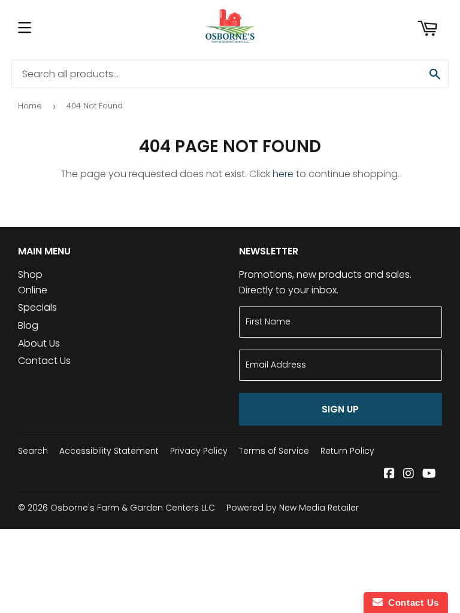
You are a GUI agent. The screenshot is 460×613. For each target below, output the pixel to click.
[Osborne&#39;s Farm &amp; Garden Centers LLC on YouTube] (429, 474)
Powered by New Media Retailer (292, 508)
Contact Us (44, 361)
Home (30, 105)
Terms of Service (274, 451)
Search (33, 451)
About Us (39, 343)
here (283, 174)
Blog (28, 325)
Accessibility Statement (109, 451)
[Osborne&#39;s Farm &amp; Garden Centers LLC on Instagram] (408, 474)
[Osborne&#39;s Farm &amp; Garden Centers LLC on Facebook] (389, 474)
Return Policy (347, 451)
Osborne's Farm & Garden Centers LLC (132, 508)
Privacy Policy (199, 451)
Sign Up (340, 409)
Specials (37, 307)
